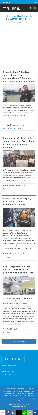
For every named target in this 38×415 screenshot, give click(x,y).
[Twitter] (32, 2)
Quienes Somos (10, 388)
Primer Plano (15, 125)
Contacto (30, 388)
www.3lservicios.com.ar (19, 406)
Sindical (7, 125)
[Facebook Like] (13, 412)
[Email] (30, 412)
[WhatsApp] (24, 412)
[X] (19, 412)
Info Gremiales (15, 185)
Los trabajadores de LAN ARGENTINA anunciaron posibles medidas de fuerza (18, 270)
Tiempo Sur (14, 329)
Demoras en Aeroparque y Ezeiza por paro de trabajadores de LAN (17, 201)
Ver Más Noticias (19, 341)
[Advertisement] (19, 45)
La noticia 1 (14, 253)
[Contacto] (35, 2)
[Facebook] (27, 2)
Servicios (21, 388)
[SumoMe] (35, 412)
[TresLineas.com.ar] (11, 8)
